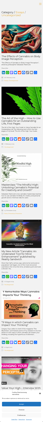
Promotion (11, 213)
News (6, 213)
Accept (21, 404)
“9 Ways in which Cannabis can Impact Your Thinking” (20, 323)
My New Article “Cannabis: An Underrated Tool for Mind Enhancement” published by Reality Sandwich (19, 255)
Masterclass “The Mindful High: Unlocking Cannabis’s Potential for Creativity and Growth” (20, 187)
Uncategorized (11, 15)
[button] (40, 393)
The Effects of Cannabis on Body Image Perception (21, 57)
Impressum (29, 419)
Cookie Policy (14, 419)
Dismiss (21, 410)
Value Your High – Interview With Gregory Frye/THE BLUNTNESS (21, 389)
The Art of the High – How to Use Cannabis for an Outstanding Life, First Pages (21, 121)
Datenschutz (21, 419)
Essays (20, 12)
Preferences (21, 415)
